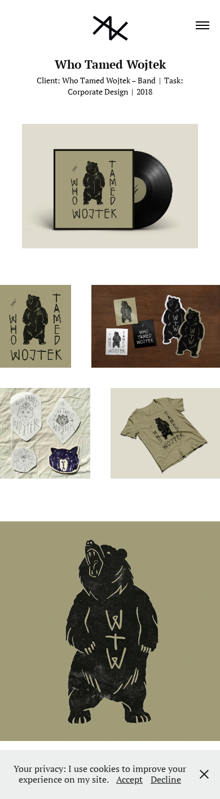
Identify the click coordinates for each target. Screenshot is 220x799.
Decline (166, 779)
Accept (129, 779)
